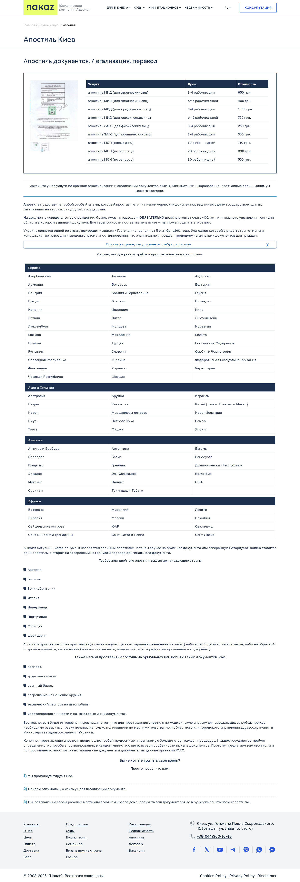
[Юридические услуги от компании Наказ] (40, 7)
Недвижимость (197, 7)
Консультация (258, 8)
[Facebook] (194, 849)
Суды (138, 7)
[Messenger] (272, 849)
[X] (207, 849)
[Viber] (246, 849)
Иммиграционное (163, 7)
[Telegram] (233, 849)
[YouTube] (220, 849)
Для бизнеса (117, 7)
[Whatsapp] (259, 849)
